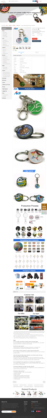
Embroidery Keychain (6, 59)
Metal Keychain (5, 56)
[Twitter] (36, 1)
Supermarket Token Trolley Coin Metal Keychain (35, 396)
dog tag (3, 86)
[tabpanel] (23, 14)
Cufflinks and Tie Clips (6, 84)
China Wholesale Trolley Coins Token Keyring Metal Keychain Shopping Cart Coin (29, 396)
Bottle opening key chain (6, 63)
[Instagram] (37, 1)
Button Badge (5, 67)
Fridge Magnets (5, 88)
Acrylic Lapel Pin (5, 53)
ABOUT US (37, 52)
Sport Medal (5, 32)
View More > (3, 408)
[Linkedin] (34, 1)
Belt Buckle (4, 80)
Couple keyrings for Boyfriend (38, 386)
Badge (3, 65)
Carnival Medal (5, 36)
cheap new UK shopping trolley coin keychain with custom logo (23, 396)
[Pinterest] (37, 2)
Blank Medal (5, 35)
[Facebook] (33, 1)
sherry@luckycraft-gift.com (14, 1)
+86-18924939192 (45, 213)
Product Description (21, 52)
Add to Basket (37, 41)
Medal (3, 30)
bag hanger (4, 78)
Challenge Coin (5, 40)
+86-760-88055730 (45, 212)
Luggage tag (4, 91)
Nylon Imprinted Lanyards (7, 73)
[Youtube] (36, 411)
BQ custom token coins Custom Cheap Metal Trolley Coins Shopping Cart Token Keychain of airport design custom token (17, 396)
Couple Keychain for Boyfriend (17, 386)
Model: (33, 33)
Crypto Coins (5, 44)
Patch (3, 93)
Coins (3, 38)
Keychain (3, 55)
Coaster (3, 82)
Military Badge (5, 68)
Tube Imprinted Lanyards (6, 76)
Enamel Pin (4, 49)
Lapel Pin (3, 47)
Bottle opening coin (6, 45)
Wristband (4, 98)
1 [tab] (23, 20)
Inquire (34, 38)
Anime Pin (4, 50)
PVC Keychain (5, 58)
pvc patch (4, 96)
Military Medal (5, 33)
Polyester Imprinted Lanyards (7, 72)
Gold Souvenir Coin (6, 41)
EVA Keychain (5, 62)
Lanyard (3, 70)
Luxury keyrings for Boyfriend (28, 386)
